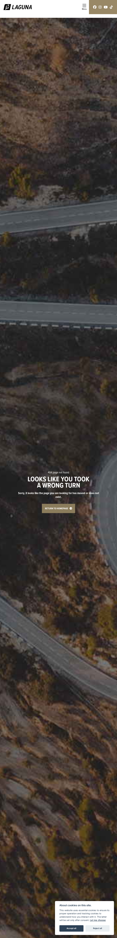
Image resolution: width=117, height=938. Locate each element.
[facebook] (94, 7)
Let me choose (98, 920)
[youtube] (105, 7)
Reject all (97, 928)
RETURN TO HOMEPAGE (56, 508)
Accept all (71, 928)
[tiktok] (111, 7)
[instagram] (100, 7)
